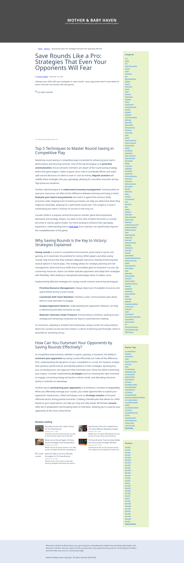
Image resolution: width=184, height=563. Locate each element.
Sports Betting (129, 314)
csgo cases (128, 364)
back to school (129, 220)
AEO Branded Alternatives (132, 258)
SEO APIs (127, 110)
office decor (128, 214)
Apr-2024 (128, 468)
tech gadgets (129, 161)
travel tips (128, 286)
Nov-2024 (128, 460)
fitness (127, 194)
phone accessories (130, 143)
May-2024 (128, 503)
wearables (128, 245)
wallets (127, 296)
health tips (128, 212)
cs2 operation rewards (131, 408)
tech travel (128, 204)
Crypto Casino (129, 306)
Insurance (128, 94)
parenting (128, 197)
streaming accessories (131, 225)
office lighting (129, 125)
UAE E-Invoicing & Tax (131, 327)
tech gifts (127, 253)
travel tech (128, 299)
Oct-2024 (127, 478)
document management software (135, 397)
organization (128, 291)
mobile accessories (130, 140)
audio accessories (130, 156)
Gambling (128, 112)
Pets (126, 76)
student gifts (128, 237)
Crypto (127, 312)
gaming (127, 209)
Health (127, 61)
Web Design (128, 87)
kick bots (73, 226)
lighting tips (128, 222)
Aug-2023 (128, 485)
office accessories (130, 266)
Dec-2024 (128, 509)
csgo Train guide (130, 425)
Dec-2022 (128, 457)
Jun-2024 (127, 496)
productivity (128, 168)
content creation (130, 281)
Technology (128, 74)
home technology (130, 294)
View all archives (130, 524)
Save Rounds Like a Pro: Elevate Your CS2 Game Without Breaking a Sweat (103, 427)
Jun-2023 (127, 501)
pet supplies (128, 171)
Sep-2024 (128, 475)
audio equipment (130, 158)
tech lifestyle (128, 151)
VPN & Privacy (129, 332)
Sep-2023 (128, 465)
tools (126, 202)
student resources (130, 230)
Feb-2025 (128, 511)
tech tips (127, 189)
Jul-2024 (127, 498)
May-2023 (128, 506)
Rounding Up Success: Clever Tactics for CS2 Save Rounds (59, 427)
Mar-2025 (128, 516)
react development (130, 387)
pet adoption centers (131, 384)
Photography (129, 97)
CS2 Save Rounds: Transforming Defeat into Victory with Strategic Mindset (104, 441)
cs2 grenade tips (130, 374)
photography (129, 153)
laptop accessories (130, 243)
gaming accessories (131, 176)
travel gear (128, 240)
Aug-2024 (128, 452)
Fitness (127, 102)
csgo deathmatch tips (131, 413)
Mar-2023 (128, 470)
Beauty (127, 89)
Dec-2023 (128, 493)
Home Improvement (131, 66)
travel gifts (128, 250)
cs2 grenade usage (130, 395)
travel (126, 135)
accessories (128, 166)
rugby (126, 367)
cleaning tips (128, 174)
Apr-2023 (128, 455)
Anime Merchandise (131, 117)
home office (128, 122)
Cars (126, 58)
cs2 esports (128, 410)
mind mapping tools (131, 420)
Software (127, 81)
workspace (128, 115)
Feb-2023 (128, 488)
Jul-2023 (127, 483)
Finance (127, 84)
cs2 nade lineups (130, 369)
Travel (127, 92)
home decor (128, 179)
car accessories (129, 199)
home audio (128, 181)
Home (40, 49)
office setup (128, 273)
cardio (127, 359)
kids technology (129, 145)
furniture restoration (131, 361)
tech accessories (130, 127)
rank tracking (129, 356)
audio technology (130, 235)
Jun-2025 (127, 521)
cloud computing (130, 377)
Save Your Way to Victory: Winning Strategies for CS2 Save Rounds (58, 455)
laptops (127, 263)
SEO (126, 64)
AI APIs (127, 138)
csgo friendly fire (130, 390)
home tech (128, 309)
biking (127, 232)
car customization (130, 351)
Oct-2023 (127, 447)
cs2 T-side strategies (131, 400)
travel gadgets (129, 255)
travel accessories (130, 184)
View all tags (129, 428)
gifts (126, 207)
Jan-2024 (127, 450)
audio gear (128, 120)
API (126, 324)
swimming (128, 354)
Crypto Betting (129, 319)
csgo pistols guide (130, 418)
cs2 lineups (128, 382)
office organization (130, 217)
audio (126, 271)
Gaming (47, 49)
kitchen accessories (131, 260)
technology (128, 130)
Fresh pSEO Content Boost (133, 317)
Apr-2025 (128, 514)
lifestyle (127, 163)
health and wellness (131, 227)
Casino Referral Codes (131, 330)
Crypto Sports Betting (131, 304)
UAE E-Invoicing (129, 322)
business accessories (131, 283)
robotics (127, 405)
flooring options (129, 379)
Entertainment (129, 104)
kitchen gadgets (129, 276)
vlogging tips (128, 248)
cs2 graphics (128, 392)
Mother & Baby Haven (92, 20)
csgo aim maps (129, 423)
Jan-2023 (127, 480)
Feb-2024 (128, 491)
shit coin (127, 415)
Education (128, 99)
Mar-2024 (128, 462)
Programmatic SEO (130, 107)
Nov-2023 (128, 473)
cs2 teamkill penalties (131, 402)
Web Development (130, 79)
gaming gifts (128, 133)
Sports (127, 71)
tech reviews (128, 186)
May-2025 (128, 519)
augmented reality (130, 372)
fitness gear (128, 191)
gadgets (127, 148)
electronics (128, 278)
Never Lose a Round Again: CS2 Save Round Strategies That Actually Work (59, 441)
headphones (128, 289)
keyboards (128, 301)
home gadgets (129, 268)
